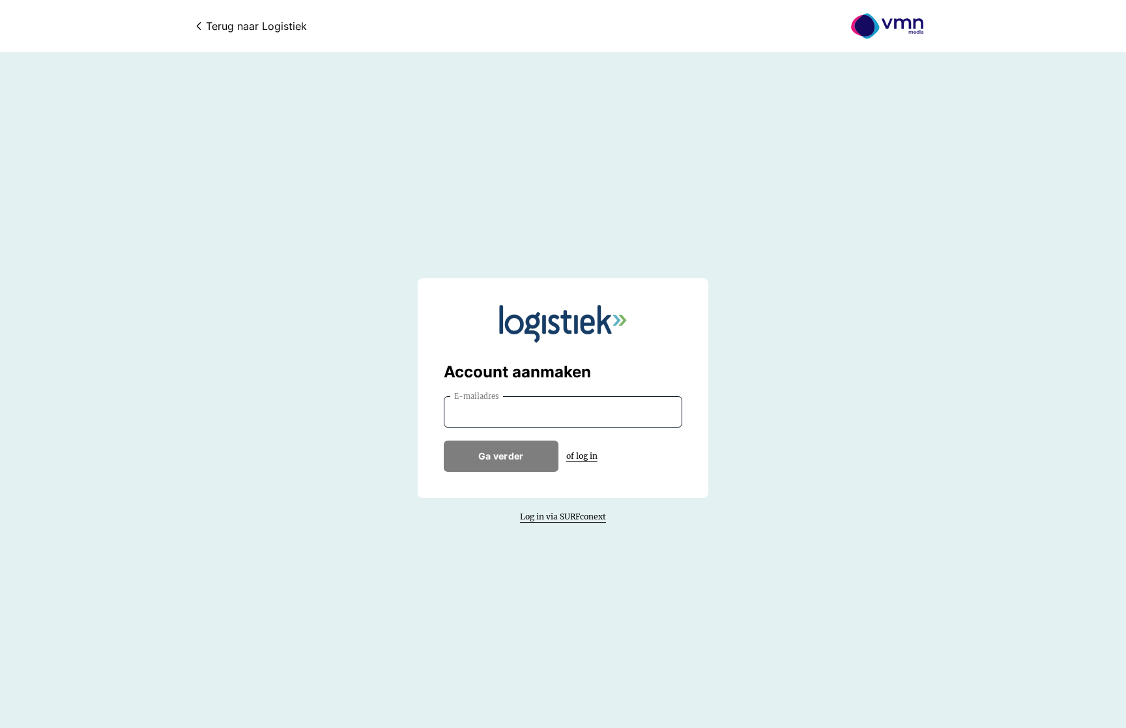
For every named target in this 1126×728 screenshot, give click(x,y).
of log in (582, 456)
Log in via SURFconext (563, 516)
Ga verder (501, 455)
